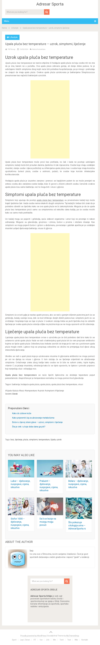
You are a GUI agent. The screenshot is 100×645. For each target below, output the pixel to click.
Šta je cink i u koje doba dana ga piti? (28, 426)
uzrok (59, 439)
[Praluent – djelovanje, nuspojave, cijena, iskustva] (50, 468)
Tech (62, 640)
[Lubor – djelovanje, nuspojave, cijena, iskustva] (21, 468)
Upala (53, 439)
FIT (35, 640)
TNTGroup (11, 49)
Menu (6, 21)
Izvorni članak (11, 394)
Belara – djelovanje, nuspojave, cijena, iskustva (78, 484)
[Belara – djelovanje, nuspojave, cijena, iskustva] (79, 468)
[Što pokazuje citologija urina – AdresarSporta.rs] (79, 508)
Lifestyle (14, 28)
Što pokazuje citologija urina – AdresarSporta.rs (77, 525)
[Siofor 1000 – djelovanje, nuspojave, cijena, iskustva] (21, 506)
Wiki (76, 640)
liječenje (18, 439)
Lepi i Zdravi (25, 640)
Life (47, 640)
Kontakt (85, 640)
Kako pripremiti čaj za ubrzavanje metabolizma (33, 418)
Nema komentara (38, 49)
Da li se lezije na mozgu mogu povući (48, 521)
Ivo (31, 550)
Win (54, 640)
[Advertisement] (50, 119)
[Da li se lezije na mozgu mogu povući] (50, 506)
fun (41, 640)
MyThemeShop (72, 636)
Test (69, 640)
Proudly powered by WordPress (33, 636)
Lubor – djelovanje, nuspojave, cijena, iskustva (20, 484)
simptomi (33, 439)
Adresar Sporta (50, 4)
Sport (14, 640)
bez (12, 439)
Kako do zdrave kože (21, 413)
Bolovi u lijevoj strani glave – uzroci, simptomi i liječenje (37, 422)
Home (4, 28)
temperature (44, 439)
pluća (25, 439)
